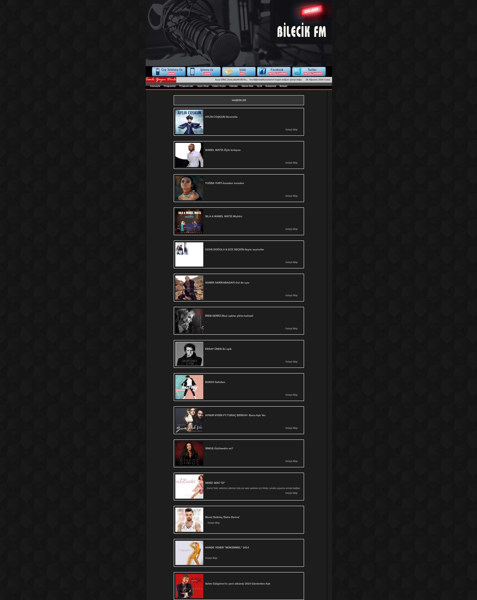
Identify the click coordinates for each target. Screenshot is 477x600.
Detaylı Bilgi (291, 129)
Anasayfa (155, 86)
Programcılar (186, 86)
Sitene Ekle (247, 86)
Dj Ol (259, 86)
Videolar (233, 86)
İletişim (283, 86)
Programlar (170, 86)
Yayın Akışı (203, 86)
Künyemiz (271, 86)
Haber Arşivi (219, 86)
